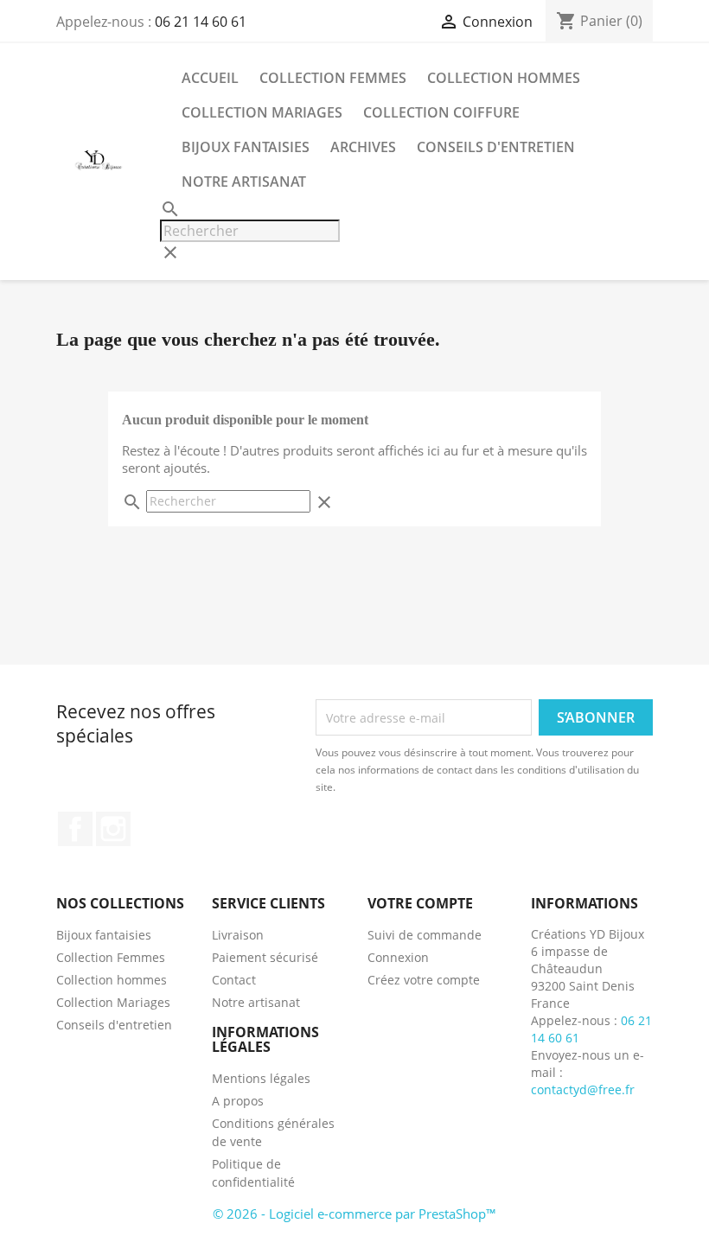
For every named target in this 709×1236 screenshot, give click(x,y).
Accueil (210, 77)
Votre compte (420, 903)
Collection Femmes (332, 77)
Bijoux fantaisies (246, 146)
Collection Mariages (262, 112)
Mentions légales (261, 1078)
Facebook (75, 829)
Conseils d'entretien (496, 146)
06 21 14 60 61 (200, 21)
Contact (234, 980)
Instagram (113, 829)
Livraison (238, 935)
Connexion (398, 957)
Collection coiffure (441, 112)
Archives (363, 146)
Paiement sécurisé (265, 957)
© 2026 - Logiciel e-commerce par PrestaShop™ (354, 1213)
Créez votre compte (423, 980)
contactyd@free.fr (583, 1089)
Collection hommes (503, 77)
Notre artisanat (244, 181)
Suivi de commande (424, 935)
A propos (238, 1101)
